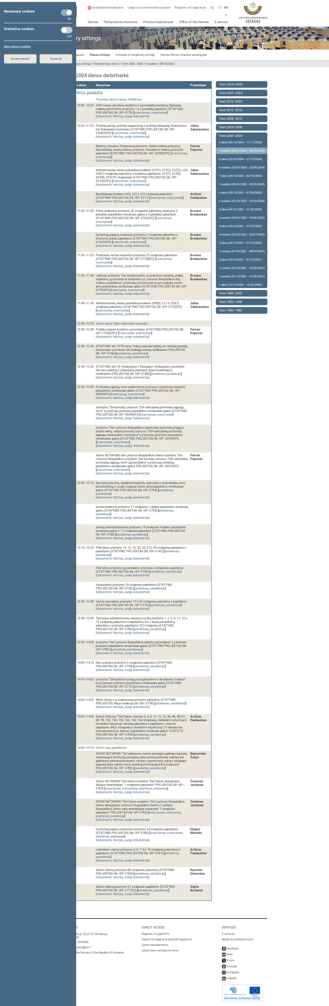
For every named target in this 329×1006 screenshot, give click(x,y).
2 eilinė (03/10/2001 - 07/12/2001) (240, 259)
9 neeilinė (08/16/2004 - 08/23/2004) (242, 150)
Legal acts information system (149, 7)
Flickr (230, 954)
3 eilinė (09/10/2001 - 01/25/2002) (240, 243)
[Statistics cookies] (66, 30)
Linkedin (231, 978)
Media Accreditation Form (238, 939)
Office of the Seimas (194, 22)
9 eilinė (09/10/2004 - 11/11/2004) (240, 142)
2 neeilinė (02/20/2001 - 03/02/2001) (242, 268)
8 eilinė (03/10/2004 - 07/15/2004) (240, 159)
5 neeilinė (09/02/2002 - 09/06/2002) (242, 218)
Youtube (232, 966)
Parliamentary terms (106, 63)
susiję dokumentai (137, 116)
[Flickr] (224, 954)
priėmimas (145, 788)
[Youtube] (224, 966)
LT (220, 7)
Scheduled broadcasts (108, 7)
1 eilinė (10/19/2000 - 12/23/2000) (240, 285)
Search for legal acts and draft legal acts (167, 939)
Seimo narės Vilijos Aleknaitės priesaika (122, 323)
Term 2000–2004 (132, 63)
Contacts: (70, 927)
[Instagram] (224, 972)
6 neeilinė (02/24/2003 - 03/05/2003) (242, 201)
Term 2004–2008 (230, 127)
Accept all (56, 58)
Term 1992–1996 (230, 302)
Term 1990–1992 (230, 310)
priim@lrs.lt (83, 947)
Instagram (233, 972)
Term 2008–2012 (230, 119)
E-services (228, 933)
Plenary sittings (100, 54)
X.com (230, 960)
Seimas (93, 22)
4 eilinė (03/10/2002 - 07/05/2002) (240, 226)
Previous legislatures (158, 22)
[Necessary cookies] (66, 12)
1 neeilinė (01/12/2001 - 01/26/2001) (242, 276)
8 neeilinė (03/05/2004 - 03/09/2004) (242, 167)
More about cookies (17, 46)
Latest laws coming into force (160, 950)
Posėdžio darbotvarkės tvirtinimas (118, 99)
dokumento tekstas (110, 116)
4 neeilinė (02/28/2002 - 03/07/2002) (242, 234)
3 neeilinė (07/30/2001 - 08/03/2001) (242, 251)
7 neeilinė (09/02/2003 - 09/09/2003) (242, 184)
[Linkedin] (224, 978)
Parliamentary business (120, 22)
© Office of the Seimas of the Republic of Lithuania (93, 952)
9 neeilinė (151, 63)
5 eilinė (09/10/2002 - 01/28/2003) (240, 209)
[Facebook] (224, 948)
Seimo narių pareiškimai (111, 748)
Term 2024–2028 (230, 84)
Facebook (232, 948)
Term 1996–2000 (230, 293)
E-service (221, 22)
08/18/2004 (167, 63)
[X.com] (224, 960)
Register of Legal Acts (190, 7)
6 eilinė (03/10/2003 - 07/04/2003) (240, 192)
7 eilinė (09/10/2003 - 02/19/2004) (240, 176)
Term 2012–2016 (230, 110)
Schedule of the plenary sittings (135, 54)
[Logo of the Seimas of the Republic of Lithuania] (253, 12)
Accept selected (20, 58)
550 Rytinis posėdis (83, 92)
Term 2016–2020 (230, 101)
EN (226, 7)
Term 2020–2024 (230, 93)
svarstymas (142, 112)
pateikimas (124, 353)
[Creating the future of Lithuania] (242, 1000)
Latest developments (155, 944)
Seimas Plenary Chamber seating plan (184, 54)
